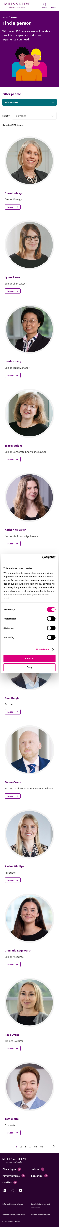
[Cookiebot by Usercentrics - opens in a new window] (42, 558)
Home (5, 17)
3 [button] (25, 1146)
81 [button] (35, 1146)
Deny (29, 667)
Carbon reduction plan (40, 1214)
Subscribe (37, 1175)
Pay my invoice (11, 1175)
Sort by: (6, 115)
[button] (5, 1146)
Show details (42, 649)
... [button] (30, 1146)
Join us (35, 1169)
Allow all (29, 658)
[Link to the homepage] (18, 5)
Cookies (7, 1182)
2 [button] (21, 1146)
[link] (4, 1190)
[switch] (51, 618)
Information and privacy (12, 1204)
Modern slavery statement (13, 1214)
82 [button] (41, 1146)
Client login (9, 1169)
